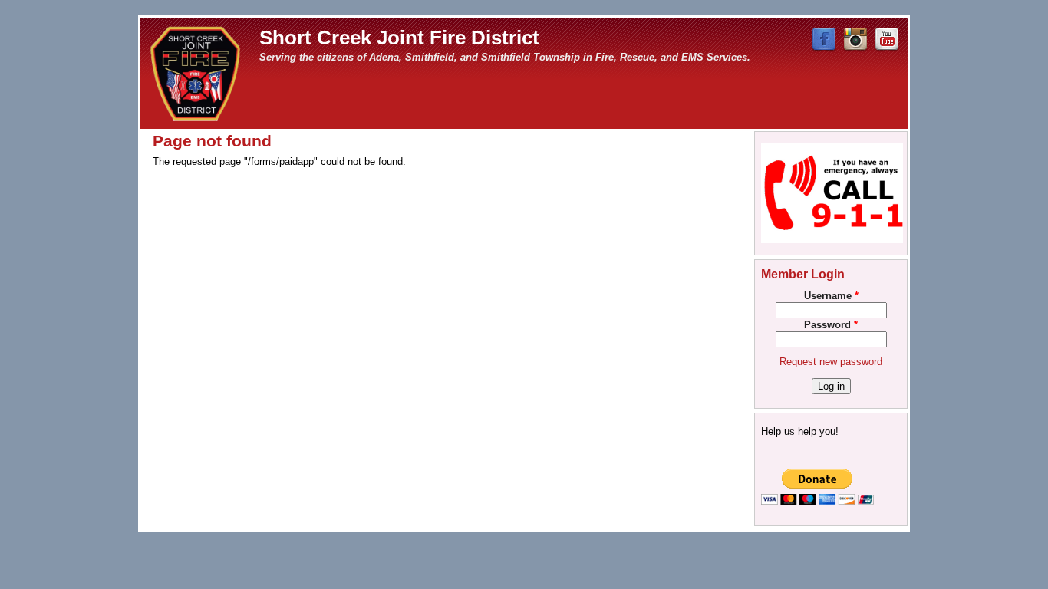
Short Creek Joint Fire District (399, 37)
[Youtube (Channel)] (887, 48)
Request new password (830, 361)
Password (831, 325)
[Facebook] (824, 48)
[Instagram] (855, 48)
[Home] (196, 72)
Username (831, 295)
